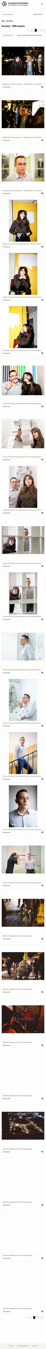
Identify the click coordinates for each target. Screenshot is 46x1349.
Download (6, 87)
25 (42, 30)
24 (40, 30)
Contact (35, 1346)
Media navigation (8, 14)
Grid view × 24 (8, 35)
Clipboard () (37, 14)
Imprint (12, 1346)
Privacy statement (23, 1346)
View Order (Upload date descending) (29, 35)
